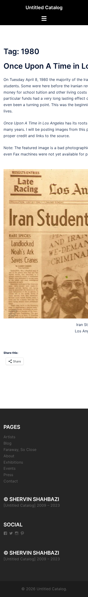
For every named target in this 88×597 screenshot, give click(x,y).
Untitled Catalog (44, 7)
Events (9, 468)
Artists (9, 436)
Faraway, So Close (20, 449)
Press (8, 474)
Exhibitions (13, 462)
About (9, 456)
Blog (7, 443)
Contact (11, 481)
